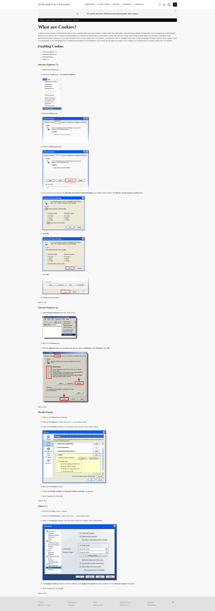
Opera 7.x (46, 59)
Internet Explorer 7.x (50, 52)
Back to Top (42, 302)
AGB (95, 602)
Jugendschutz (125, 602)
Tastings (116, 4)
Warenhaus (139, 4)
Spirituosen (90, 4)
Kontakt (150, 602)
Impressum (124, 605)
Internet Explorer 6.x (50, 54)
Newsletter (151, 605)
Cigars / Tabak (103, 4)
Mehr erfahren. (133, 14)
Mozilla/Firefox (48, 57)
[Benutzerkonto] (164, 4)
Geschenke (127, 4)
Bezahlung (72, 602)
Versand (71, 605)
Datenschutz (98, 605)
